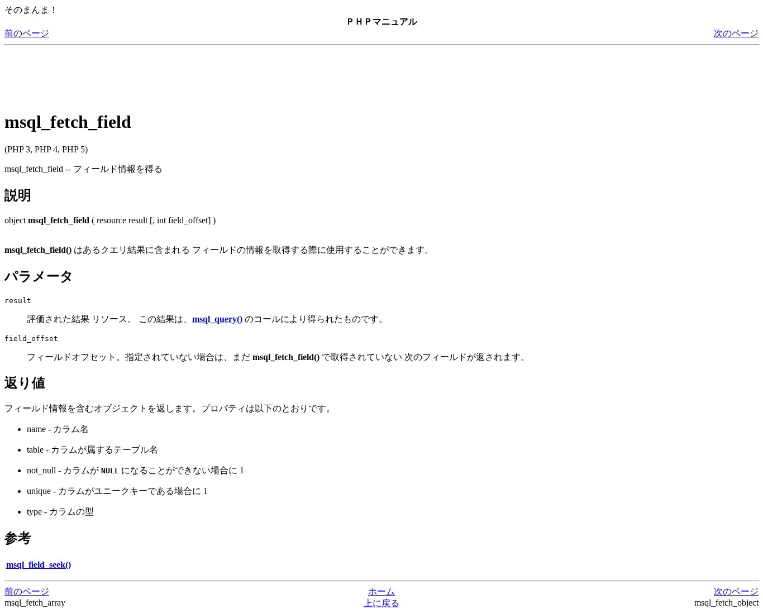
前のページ (26, 33)
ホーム (381, 591)
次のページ (736, 33)
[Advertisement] (207, 75)
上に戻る (381, 603)
